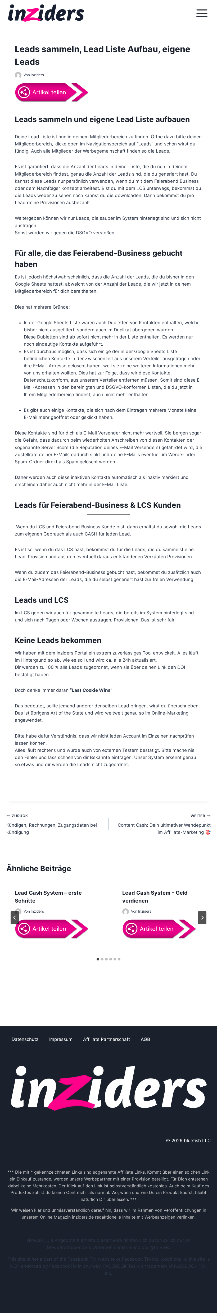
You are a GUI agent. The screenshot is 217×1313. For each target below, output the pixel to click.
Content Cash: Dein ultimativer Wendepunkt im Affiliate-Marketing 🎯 (164, 824)
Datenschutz (25, 1039)
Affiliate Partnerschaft (106, 1039)
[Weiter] (202, 917)
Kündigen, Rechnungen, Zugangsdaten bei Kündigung (51, 824)
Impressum (61, 1039)
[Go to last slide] (15, 917)
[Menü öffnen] (202, 13)
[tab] (98, 959)
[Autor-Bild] (18, 75)
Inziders (37, 75)
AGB (145, 1039)
